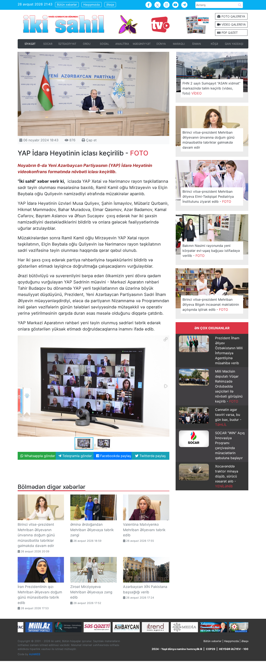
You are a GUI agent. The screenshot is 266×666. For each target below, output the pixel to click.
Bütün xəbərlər (67, 4)
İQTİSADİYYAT (67, 43)
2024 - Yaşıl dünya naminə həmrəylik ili (177, 649)
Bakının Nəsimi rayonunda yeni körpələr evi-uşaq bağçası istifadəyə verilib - (211, 251)
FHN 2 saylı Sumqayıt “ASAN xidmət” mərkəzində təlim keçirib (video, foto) (211, 88)
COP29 (210, 649)
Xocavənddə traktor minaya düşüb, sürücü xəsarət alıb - (226, 476)
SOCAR (47, 43)
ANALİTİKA (122, 43)
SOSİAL (104, 43)
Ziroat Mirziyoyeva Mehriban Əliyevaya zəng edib (91, 592)
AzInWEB (34, 654)
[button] (165, 339)
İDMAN (196, 43)
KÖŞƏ (214, 43)
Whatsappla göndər (39, 456)
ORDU (86, 43)
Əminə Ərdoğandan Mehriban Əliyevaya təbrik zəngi (92, 529)
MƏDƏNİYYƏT (142, 43)
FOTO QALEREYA (233, 16)
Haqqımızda (91, 4)
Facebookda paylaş (115, 456)
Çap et (91, 140)
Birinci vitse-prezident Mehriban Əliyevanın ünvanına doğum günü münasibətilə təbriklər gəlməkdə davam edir (36, 535)
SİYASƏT (30, 43)
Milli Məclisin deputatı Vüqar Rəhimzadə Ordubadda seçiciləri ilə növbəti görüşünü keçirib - (229, 386)
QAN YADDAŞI (234, 43)
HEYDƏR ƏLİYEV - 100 (233, 649)
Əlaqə (110, 4)
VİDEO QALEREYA (233, 24)
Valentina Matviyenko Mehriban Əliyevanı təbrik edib (144, 529)
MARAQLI (179, 43)
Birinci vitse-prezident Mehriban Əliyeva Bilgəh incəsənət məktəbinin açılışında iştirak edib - (210, 304)
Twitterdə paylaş (152, 456)
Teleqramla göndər (76, 456)
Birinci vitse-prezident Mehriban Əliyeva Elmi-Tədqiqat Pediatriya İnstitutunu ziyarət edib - (208, 196)
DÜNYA (161, 43)
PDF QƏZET (229, 32)
